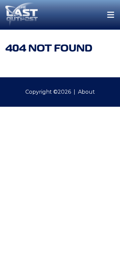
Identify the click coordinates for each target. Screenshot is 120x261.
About (86, 92)
